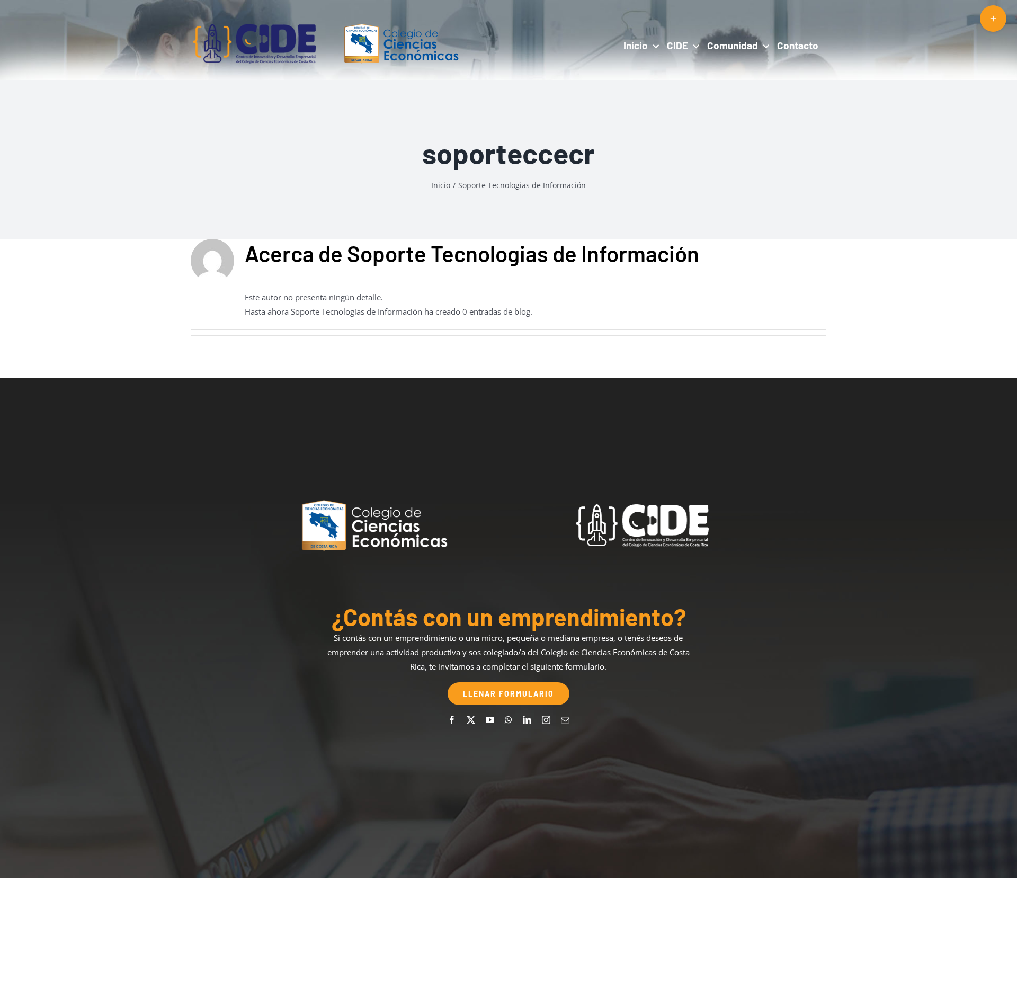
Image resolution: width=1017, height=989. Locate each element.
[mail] (565, 720)
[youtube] (490, 720)
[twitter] (471, 720)
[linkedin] (527, 720)
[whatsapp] (508, 720)
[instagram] (546, 720)
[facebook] (452, 720)
